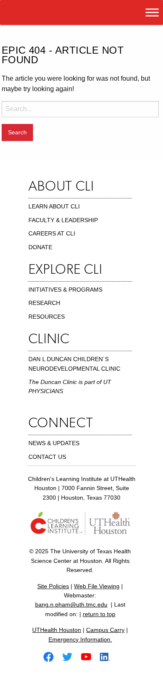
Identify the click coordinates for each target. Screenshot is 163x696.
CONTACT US (47, 456)
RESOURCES (46, 316)
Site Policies (53, 586)
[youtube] (89, 656)
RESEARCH (44, 303)
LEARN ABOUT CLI (54, 206)
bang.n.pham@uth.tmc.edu (71, 604)
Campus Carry (105, 630)
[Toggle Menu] (152, 12)
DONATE (40, 247)
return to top (99, 614)
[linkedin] (108, 656)
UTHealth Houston (56, 630)
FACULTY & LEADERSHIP (63, 220)
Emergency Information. (80, 639)
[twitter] (70, 656)
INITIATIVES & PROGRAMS (65, 289)
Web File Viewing (97, 586)
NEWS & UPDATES (53, 443)
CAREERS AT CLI (51, 233)
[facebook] (51, 656)
